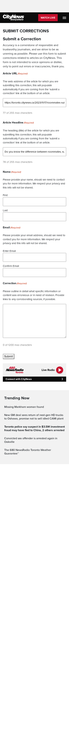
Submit (8, 356)
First (5, 195)
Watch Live (48, 17)
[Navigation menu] (65, 17)
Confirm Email (11, 266)
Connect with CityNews (19, 379)
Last (5, 210)
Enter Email (9, 251)
